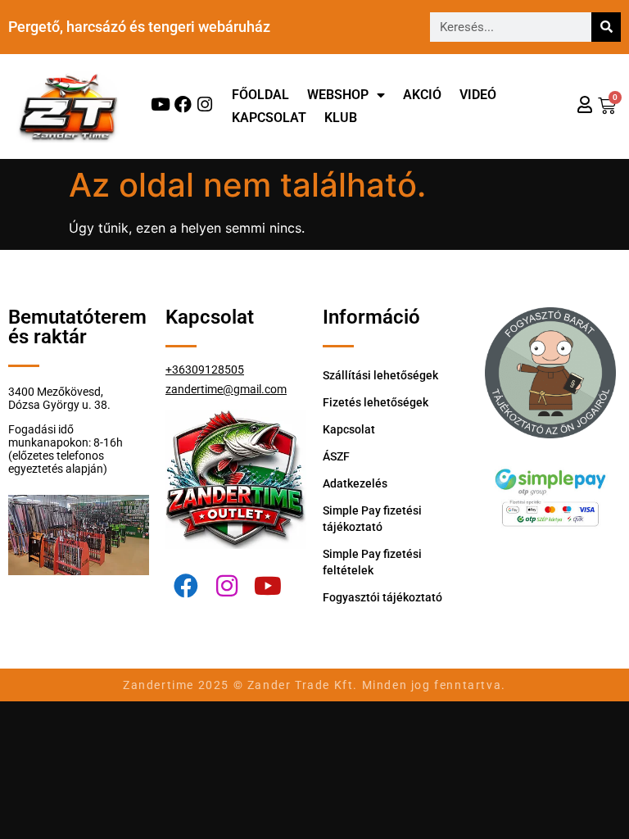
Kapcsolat (269, 117)
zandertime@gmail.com (226, 389)
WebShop (338, 94)
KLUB (340, 117)
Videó (477, 94)
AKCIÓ (422, 94)
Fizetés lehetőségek (375, 402)
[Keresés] (606, 27)
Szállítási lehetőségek (380, 375)
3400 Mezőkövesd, (55, 391)
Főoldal (260, 94)
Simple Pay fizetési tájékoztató (372, 518)
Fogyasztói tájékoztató (382, 597)
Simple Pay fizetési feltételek (372, 562)
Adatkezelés (355, 483)
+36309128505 (204, 369)
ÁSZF (336, 456)
